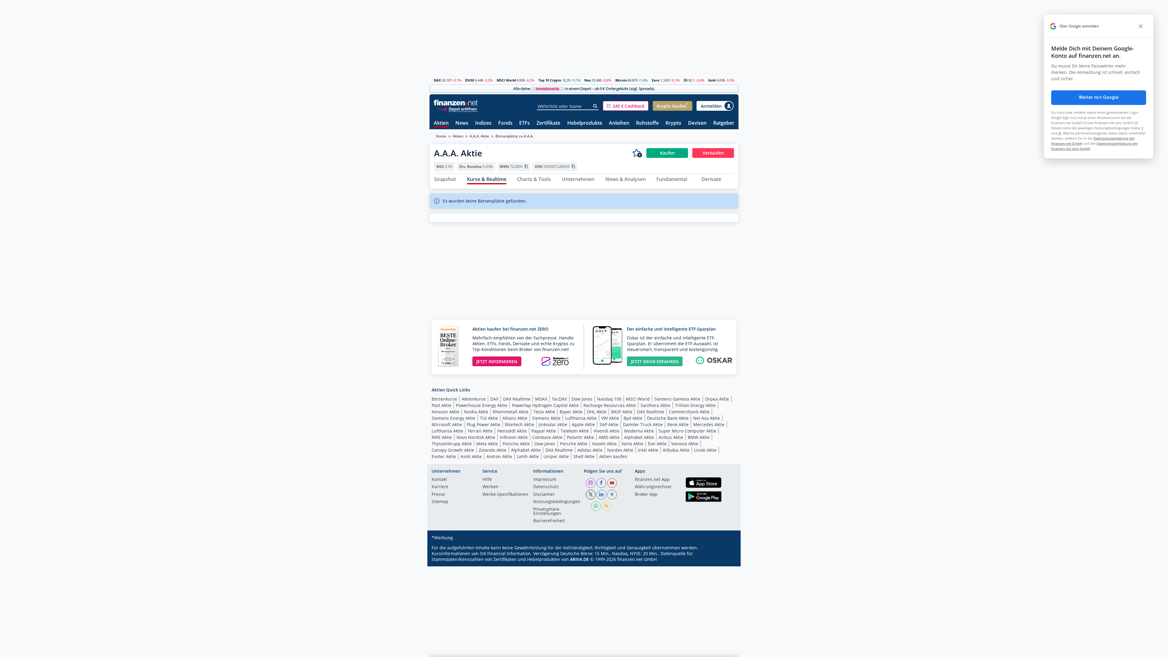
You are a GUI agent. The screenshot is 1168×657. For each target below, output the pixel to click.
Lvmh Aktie (528, 456)
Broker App (646, 494)
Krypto (673, 123)
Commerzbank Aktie (689, 412)
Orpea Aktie (717, 399)
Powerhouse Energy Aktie (481, 405)
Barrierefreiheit (549, 521)
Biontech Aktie (519, 424)
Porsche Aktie (516, 444)
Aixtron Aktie (499, 456)
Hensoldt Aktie (512, 431)
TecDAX (559, 399)
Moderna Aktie (639, 431)
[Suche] (595, 106)
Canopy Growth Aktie (453, 450)
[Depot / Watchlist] (637, 153)
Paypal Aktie (543, 431)
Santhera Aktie (655, 405)
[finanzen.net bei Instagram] (591, 483)
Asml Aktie (471, 456)
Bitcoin (621, 80)
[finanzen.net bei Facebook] (601, 483)
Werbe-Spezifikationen (505, 494)
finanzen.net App (652, 479)
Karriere (440, 487)
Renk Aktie (678, 424)
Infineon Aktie (514, 437)
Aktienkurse (474, 399)
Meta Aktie (487, 444)
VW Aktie (610, 418)
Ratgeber (723, 123)
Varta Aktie (632, 444)
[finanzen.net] (456, 103)
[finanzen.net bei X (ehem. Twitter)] (591, 494)
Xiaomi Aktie (604, 444)
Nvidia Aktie (476, 412)
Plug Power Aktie (483, 424)
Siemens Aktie (546, 418)
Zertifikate (548, 123)
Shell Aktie (584, 456)
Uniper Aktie (556, 456)
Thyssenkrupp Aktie (452, 444)
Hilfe (487, 479)
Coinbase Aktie (547, 437)
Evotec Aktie (444, 456)
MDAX (541, 399)
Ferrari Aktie (480, 431)
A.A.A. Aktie (479, 136)
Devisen (697, 123)
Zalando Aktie (492, 450)
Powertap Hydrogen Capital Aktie (545, 405)
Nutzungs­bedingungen (556, 501)
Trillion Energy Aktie (695, 405)
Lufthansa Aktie (581, 418)
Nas (587, 80)
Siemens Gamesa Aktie (677, 399)
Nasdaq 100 (609, 399)
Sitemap (440, 501)
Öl (685, 80)
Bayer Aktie (571, 412)
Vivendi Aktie (606, 431)
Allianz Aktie (514, 418)
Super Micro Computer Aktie (687, 431)
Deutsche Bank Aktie (668, 418)
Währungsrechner (653, 487)
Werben (490, 487)
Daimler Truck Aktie (643, 424)
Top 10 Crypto (549, 80)
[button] (625, 106)
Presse (438, 494)
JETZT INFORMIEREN (496, 361)
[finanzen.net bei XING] (612, 494)
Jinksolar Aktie (553, 424)
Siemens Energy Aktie (453, 418)
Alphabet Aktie (639, 437)
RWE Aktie (442, 437)
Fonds (505, 123)
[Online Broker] (456, 109)
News (461, 123)
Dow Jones (582, 399)
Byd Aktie (633, 418)
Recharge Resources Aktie (609, 405)
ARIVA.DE (579, 559)
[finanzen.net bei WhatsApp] (596, 506)
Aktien (441, 123)
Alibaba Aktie (676, 450)
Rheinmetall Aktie (511, 412)
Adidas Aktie (590, 450)
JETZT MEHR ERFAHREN (655, 361)
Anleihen (619, 123)
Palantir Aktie (580, 437)
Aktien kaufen (613, 456)
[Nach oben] (726, 650)
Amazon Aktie (445, 412)
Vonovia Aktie (684, 444)
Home (441, 136)
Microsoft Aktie (447, 424)
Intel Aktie (648, 450)
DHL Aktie (597, 412)
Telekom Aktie (575, 431)
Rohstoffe (647, 123)
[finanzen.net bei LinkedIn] (601, 494)
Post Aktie (441, 405)
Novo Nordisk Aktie (476, 437)
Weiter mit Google (1098, 97)
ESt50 (469, 80)
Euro (655, 80)
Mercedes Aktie (709, 424)
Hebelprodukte (584, 123)
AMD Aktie (609, 437)
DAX (437, 80)
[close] (1140, 26)
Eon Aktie (657, 444)
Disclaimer (544, 494)
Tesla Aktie (544, 412)
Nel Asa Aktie (706, 418)
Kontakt (439, 479)
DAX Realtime (516, 399)
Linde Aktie (705, 450)
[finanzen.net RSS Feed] (606, 506)
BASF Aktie (621, 412)
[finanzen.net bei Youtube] (612, 483)
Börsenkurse (444, 399)
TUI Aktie (489, 418)
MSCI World (506, 80)
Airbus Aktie (671, 437)
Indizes (483, 123)
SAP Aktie (609, 424)
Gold (712, 80)
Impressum (544, 479)
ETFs (524, 123)
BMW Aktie (699, 437)
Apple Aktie (583, 424)
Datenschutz (546, 487)
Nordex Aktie (620, 450)
